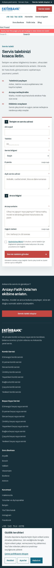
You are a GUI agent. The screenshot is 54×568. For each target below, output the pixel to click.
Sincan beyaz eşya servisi (13, 416)
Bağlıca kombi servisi (11, 382)
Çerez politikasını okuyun (16, 554)
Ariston (5, 481)
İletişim (5, 505)
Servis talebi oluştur (27, 314)
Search (26, 34)
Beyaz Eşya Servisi (11, 401)
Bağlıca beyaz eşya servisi (13, 431)
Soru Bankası (18, 22)
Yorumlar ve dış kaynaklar (13, 500)
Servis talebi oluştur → (42, 2)
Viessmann (7, 471)
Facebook (6, 520)
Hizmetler (29, 17)
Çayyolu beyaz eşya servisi (14, 436)
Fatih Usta (30, 22)
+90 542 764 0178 (14, 17)
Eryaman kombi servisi (11, 362)
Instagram (6, 515)
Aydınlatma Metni (15, 242)
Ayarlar (23, 560)
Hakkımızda (7, 495)
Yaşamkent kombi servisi (12, 377)
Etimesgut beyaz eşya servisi (15, 406)
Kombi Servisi (8, 352)
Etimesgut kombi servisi (12, 357)
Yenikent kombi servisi (11, 392)
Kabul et (36, 560)
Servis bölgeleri (41, 17)
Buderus (5, 476)
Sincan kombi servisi (10, 367)
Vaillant (5, 466)
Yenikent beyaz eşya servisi (14, 441)
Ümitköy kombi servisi (11, 372)
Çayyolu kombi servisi (11, 387)
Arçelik (5, 456)
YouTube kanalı (8, 510)
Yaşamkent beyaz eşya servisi (15, 426)
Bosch (5, 461)
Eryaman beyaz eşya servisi (14, 411)
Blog (40, 22)
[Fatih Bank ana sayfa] (11, 9)
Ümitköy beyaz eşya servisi (14, 421)
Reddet (10, 560)
